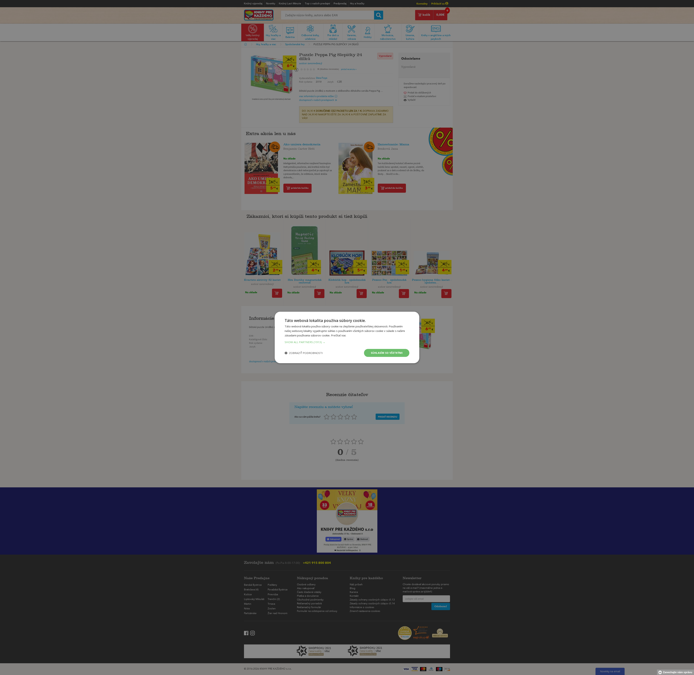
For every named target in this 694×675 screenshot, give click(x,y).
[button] (347, 342)
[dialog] (347, 337)
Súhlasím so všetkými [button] (386, 352)
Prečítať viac (338, 335)
